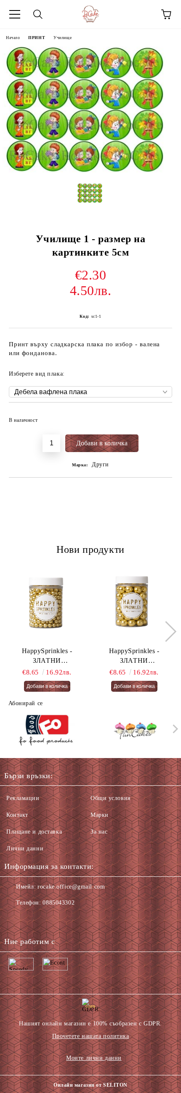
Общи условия (110, 798)
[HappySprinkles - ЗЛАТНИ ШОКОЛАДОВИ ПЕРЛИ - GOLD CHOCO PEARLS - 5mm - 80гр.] (47, 604)
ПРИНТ (36, 37)
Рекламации (23, 798)
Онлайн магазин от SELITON (90, 1085)
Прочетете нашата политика (90, 1036)
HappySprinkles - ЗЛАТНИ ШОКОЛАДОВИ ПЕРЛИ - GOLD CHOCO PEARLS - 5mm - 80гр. (47, 656)
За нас (98, 832)
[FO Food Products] (46, 731)
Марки (99, 815)
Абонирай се (25, 703)
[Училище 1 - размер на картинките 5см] (90, 170)
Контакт (17, 815)
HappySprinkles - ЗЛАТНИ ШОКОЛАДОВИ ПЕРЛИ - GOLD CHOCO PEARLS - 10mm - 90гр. (134, 656)
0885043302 (59, 903)
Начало (13, 37)
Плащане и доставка (34, 832)
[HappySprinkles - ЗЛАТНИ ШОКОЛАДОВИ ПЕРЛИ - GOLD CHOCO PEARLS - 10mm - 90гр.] (134, 604)
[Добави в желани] (160, 416)
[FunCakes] (135, 731)
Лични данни (24, 848)
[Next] (165, 631)
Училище (62, 37)
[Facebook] (15, 919)
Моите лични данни (94, 1058)
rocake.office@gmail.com (71, 887)
